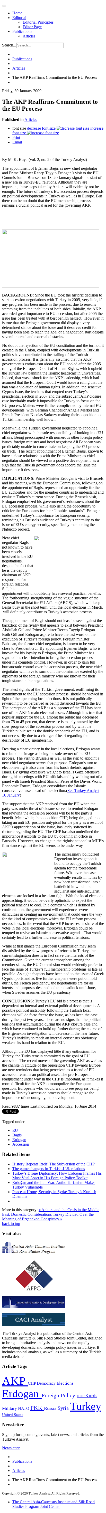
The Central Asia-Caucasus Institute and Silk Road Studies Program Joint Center (53, 1504)
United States (12, 1414)
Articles (29, 36)
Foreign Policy (59, 1395)
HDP (81, 1396)
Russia (51, 1408)
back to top (11, 1223)
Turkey (85, 1406)
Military (10, 1408)
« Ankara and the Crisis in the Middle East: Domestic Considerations (50, 1212)
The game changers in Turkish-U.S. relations (48, 1168)
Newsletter (11, 1448)
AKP (15, 1380)
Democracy (47, 1383)
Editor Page (32, 27)
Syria (64, 1408)
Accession (20, 1144)
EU (15, 1130)
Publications (22, 31)
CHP (32, 1383)
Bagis (17, 1135)
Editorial (19, 17)
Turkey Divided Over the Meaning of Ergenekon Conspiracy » (48, 1216)
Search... (9, 45)
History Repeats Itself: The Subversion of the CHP (53, 1164)
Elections (65, 1383)
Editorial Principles (38, 22)
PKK (37, 1408)
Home (17, 13)
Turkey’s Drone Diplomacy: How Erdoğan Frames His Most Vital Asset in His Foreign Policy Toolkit (57, 1175)
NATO (24, 1408)
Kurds (91, 1395)
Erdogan (19, 1139)
